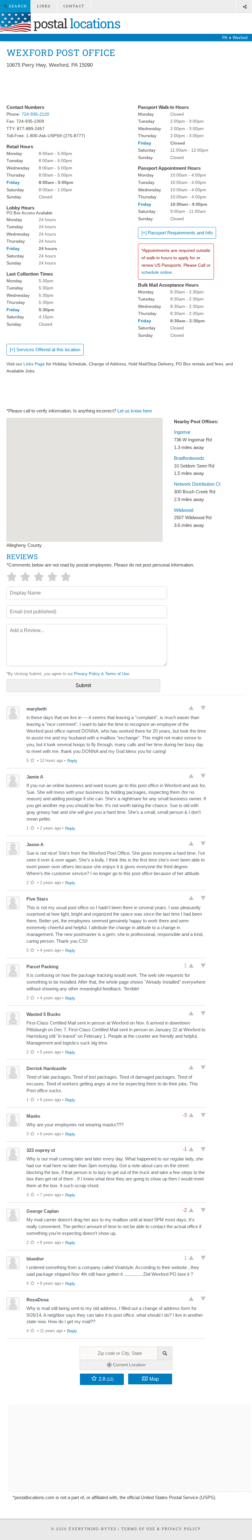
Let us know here (134, 410)
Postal (75, 23)
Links (44, 6)
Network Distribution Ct (197, 484)
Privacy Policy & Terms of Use (101, 673)
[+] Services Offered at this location (45, 349)
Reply (72, 760)
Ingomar (182, 432)
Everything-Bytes (92, 1528)
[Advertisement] (118, 87)
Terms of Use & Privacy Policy (161, 1528)
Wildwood (183, 510)
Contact (74, 6)
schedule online (156, 272)
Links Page (34, 363)
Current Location (129, 1364)
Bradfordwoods (189, 458)
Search (17, 6)
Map (154, 1379)
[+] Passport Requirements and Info (177, 232)
